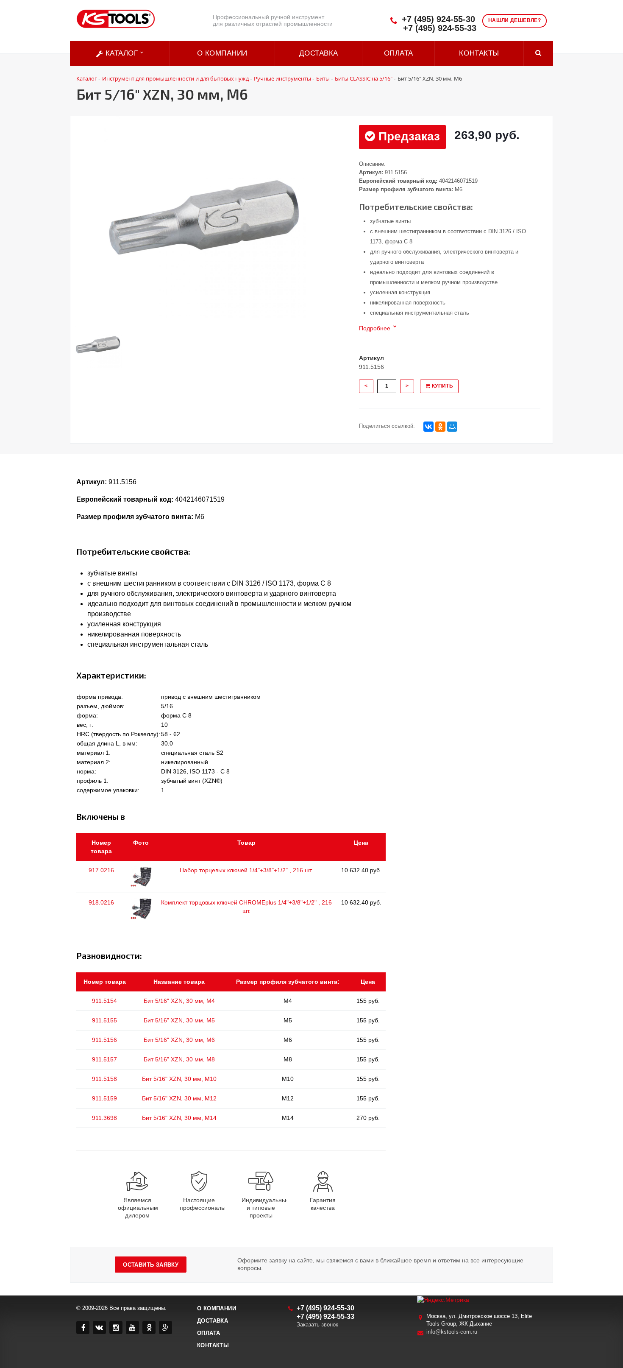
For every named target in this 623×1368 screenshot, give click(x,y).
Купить (441, 386)
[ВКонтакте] (428, 427)
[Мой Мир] (452, 427)
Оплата (398, 53)
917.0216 (101, 870)
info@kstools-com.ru (451, 1332)
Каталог (121, 53)
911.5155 (104, 1020)
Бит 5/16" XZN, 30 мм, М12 (179, 1098)
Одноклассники (149, 1327)
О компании (222, 53)
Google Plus (165, 1327)
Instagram (115, 1327)
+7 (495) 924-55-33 (439, 28)
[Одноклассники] (440, 427)
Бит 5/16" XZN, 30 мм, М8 (179, 1059)
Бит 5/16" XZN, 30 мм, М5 (179, 1020)
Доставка (318, 53)
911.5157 (104, 1059)
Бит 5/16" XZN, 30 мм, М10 (179, 1078)
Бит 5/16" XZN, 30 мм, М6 (179, 1039)
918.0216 (101, 902)
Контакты (479, 53)
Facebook (82, 1327)
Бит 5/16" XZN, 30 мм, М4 (179, 1000)
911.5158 (104, 1078)
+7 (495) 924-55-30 (438, 19)
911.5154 (104, 1000)
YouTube (132, 1327)
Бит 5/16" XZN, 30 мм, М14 (179, 1117)
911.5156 (104, 1039)
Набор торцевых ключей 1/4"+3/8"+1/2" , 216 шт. (246, 870)
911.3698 (104, 1117)
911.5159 (104, 1098)
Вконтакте (99, 1327)
